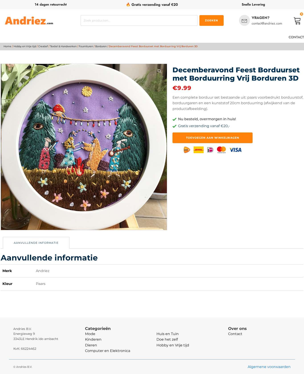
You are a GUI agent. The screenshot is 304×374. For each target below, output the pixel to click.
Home (7, 46)
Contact (235, 334)
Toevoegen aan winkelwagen (212, 137)
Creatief (43, 46)
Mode (90, 334)
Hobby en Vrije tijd (25, 46)
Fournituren (86, 46)
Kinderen (93, 339)
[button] (160, 71)
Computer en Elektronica (107, 351)
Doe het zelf (167, 339)
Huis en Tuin (167, 334)
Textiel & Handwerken (63, 46)
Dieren (91, 345)
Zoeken (211, 20)
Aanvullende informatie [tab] (36, 242)
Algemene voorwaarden (269, 367)
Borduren (101, 46)
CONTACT (296, 37)
